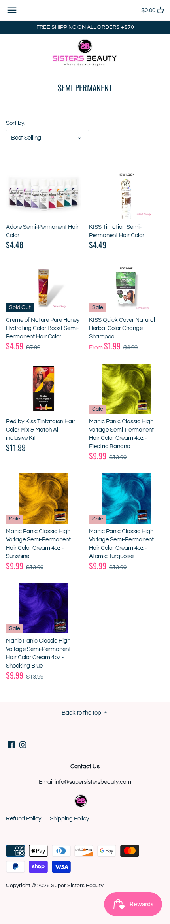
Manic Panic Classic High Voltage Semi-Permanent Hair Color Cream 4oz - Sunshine (38, 543)
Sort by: (15, 123)
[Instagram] (22, 745)
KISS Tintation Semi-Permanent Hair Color (116, 231)
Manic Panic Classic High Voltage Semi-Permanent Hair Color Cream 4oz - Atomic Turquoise (121, 543)
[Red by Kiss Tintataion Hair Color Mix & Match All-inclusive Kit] (43, 389)
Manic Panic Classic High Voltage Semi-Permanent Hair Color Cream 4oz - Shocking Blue (38, 653)
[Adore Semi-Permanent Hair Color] (43, 194)
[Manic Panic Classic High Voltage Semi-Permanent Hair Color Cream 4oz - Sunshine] (43, 498)
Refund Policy (23, 819)
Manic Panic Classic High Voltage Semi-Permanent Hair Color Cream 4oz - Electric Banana (121, 434)
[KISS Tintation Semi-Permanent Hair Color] (126, 194)
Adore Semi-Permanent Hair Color (42, 231)
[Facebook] (11, 745)
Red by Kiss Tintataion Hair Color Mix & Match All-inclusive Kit (40, 430)
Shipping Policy (69, 819)
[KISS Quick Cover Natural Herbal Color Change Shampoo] (126, 287)
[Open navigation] (12, 10)
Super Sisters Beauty (77, 885)
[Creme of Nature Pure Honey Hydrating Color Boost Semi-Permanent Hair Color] (43, 287)
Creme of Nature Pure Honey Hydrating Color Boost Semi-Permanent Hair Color (42, 328)
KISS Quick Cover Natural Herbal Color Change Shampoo (122, 328)
